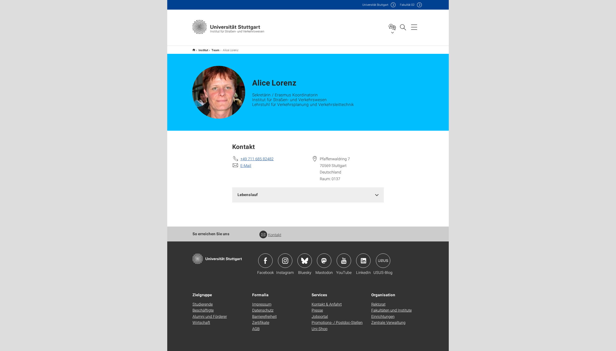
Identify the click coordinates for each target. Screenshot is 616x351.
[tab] (308, 194)
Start (193, 50)
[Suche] (403, 27)
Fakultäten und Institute (391, 310)
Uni (375, 4)
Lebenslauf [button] (247, 194)
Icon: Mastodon (324, 260)
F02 (407, 4)
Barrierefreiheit (264, 316)
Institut (203, 50)
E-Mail (245, 165)
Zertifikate (260, 322)
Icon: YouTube (344, 260)
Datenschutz (263, 310)
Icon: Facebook (265, 260)
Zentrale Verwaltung (388, 322)
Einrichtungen (383, 316)
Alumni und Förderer (209, 316)
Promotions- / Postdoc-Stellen (337, 322)
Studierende (202, 304)
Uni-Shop (319, 328)
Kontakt (274, 234)
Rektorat (378, 304)
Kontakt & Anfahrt (327, 304)
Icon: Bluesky (304, 260)
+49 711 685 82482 (257, 158)
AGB (256, 328)
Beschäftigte (203, 310)
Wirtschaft (201, 322)
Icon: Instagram (285, 260)
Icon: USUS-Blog (383, 260)
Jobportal (320, 316)
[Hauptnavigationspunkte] (414, 27)
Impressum (261, 304)
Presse (317, 310)
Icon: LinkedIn (363, 260)
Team (215, 50)
